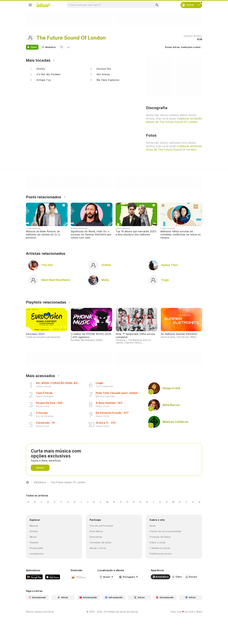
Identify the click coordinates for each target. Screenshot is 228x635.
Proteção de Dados (160, 537)
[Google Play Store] (34, 576)
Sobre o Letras (157, 542)
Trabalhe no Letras (160, 548)
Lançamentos (37, 553)
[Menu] (30, 5)
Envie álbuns (96, 531)
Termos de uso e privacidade (165, 531)
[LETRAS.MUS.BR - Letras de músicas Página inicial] (43, 5)
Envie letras (96, 537)
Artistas (34, 531)
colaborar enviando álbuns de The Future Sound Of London (174, 120)
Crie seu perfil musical (101, 525)
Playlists (34, 542)
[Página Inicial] (27, 482)
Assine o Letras (98, 548)
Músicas (34, 525)
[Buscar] (157, 5)
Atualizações (36, 548)
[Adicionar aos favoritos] (61, 47)
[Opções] (68, 47)
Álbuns (33, 537)
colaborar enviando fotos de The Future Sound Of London (174, 147)
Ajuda (152, 525)
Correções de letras (100, 542)
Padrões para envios (161, 553)
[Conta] (199, 5)
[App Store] (52, 576)
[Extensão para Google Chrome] (79, 576)
